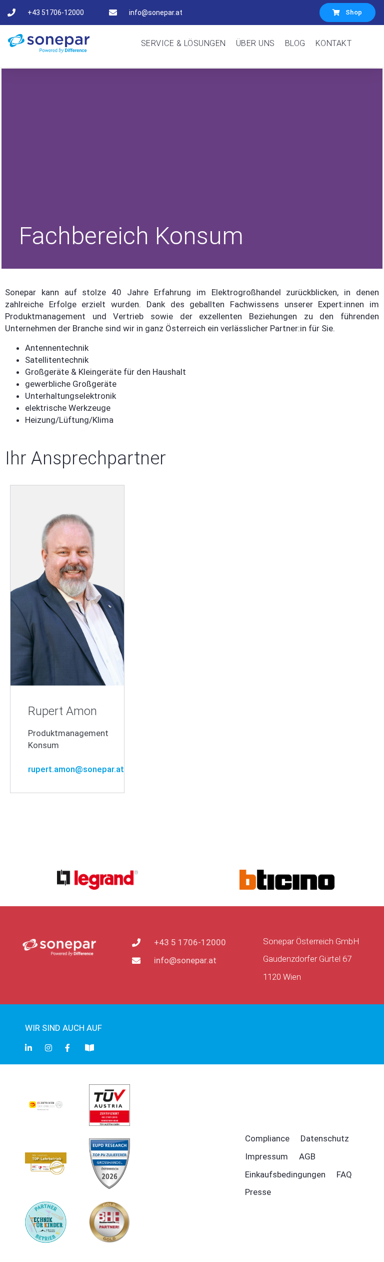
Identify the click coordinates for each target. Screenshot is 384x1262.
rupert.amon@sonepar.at (76, 769)
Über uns (255, 43)
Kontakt (334, 43)
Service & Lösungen (183, 43)
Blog (295, 43)
